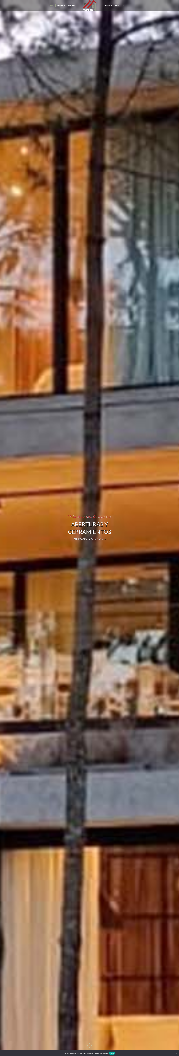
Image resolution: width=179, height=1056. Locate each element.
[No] (177, 1053)
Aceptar (112, 1053)
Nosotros (107, 5)
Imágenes (72, 5)
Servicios (61, 5)
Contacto (119, 5)
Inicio (52, 5)
